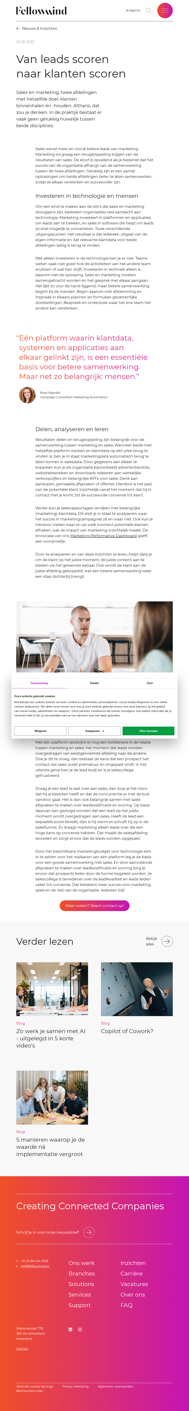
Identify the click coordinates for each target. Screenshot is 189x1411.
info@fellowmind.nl (35, 1266)
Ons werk (81, 1263)
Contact (22, 1349)
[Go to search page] (148, 10)
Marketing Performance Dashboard (103, 536)
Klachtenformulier (29, 1391)
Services (79, 1294)
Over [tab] (150, 683)
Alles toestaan (148, 730)
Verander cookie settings (34, 1386)
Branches (81, 1273)
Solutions (81, 1284)
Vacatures (134, 1284)
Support (79, 1305)
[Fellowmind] (42, 10)
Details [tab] (94, 683)
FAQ (127, 1305)
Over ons (133, 1294)
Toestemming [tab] (39, 683)
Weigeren (41, 730)
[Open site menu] (165, 10)
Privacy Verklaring (75, 1386)
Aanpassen (92, 730)
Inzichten (133, 1263)
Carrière (132, 1273)
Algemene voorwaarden (115, 1386)
